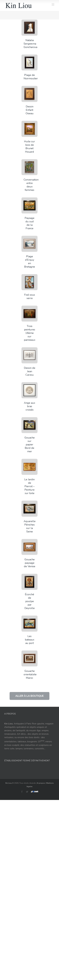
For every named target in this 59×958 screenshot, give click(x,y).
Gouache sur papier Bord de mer (29, 444)
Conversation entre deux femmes (31, 185)
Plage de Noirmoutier (31, 76)
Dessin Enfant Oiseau (30, 110)
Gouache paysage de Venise (29, 563)
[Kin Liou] (18, 5)
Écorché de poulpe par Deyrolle (29, 601)
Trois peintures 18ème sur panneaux (29, 333)
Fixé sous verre (29, 296)
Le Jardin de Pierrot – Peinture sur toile (29, 486)
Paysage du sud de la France (29, 223)
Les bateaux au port (29, 639)
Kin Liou (8, 783)
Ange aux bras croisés (29, 406)
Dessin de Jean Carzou (29, 371)
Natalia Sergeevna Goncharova (30, 44)
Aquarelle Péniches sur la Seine (30, 526)
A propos (41, 783)
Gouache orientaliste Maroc (30, 674)
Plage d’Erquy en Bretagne (29, 261)
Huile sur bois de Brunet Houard (29, 146)
